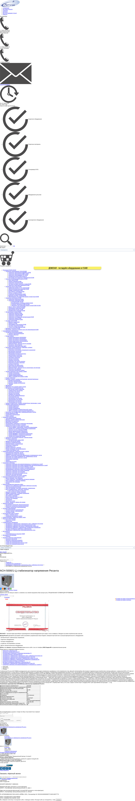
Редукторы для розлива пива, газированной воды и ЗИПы (21, 412)
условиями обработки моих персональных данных (10, 779)
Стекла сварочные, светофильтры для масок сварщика (20, 479)
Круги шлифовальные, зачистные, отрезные (17, 489)
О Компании (6, 8)
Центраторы (9, 499)
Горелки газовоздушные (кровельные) (15, 404)
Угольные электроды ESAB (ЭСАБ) (20, 304)
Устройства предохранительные (14, 332)
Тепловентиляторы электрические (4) (12, 654)
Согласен (58, 799)
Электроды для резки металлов (14, 474)
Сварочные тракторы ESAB (15, 314)
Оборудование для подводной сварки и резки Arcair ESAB (23, 296)
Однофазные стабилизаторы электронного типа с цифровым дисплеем (24, 523)
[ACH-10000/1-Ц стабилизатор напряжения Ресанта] (8, 742)
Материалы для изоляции (9, 535)
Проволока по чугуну (11, 461)
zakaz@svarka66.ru (5, 84)
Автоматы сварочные (11, 438)
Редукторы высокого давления (16, 362)
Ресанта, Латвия (13, 590)
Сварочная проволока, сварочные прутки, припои (16, 451)
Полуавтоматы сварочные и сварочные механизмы (19, 423)
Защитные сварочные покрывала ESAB (18, 285)
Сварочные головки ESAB (15, 315)
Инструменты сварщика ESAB (16, 291)
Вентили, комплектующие (15, 381)
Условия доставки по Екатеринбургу (125, 598)
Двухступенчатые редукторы (15, 366)
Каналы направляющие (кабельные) (17, 431)
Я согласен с (10, 779)
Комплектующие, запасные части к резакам (19, 343)
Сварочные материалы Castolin (14, 516)
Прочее (8, 483)
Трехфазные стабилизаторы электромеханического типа (20, 530)
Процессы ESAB (12, 323)
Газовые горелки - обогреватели (14, 511)
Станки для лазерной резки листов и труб (16, 542)
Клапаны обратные (13, 334)
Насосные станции (10, 519)
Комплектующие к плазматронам (14, 443)
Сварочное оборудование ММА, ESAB (18, 273)
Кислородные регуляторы (15, 398)
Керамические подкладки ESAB (16, 310)
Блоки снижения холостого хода (14, 497)
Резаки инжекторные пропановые (17, 337)
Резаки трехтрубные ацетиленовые (17, 339)
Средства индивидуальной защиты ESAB (16, 279)
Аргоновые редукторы (14, 357)
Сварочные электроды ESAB (16, 300)
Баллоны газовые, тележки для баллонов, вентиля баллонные (22, 379)
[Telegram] (7, 589)
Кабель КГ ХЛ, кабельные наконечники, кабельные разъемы (21, 485)
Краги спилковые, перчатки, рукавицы (15, 480)
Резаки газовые (10, 336)
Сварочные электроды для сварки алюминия (17, 470)
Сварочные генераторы (12, 445)
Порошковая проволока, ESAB (16, 308)
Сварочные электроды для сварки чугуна (16, 473)
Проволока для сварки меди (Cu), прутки (16, 457)
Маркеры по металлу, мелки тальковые (16, 492)
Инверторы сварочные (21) (10, 650)
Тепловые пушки (10, 512)
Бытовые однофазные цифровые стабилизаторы (19, 528)
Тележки (10, 384)
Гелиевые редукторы (13, 360)
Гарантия (5, 10)
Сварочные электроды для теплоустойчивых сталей (19, 466)
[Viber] (9, 589)
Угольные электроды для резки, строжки (16, 475)
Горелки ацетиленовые (14, 374)
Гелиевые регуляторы (14, 394)
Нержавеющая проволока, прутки (14, 452)
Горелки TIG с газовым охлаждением (18, 432)
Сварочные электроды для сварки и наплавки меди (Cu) (20, 467)
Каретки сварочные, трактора (13, 447)
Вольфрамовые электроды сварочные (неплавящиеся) (20, 469)
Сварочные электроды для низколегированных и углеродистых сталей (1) (22, 664)
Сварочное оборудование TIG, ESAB (18, 275)
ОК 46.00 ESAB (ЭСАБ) (17, 301)
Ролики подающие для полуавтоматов (16, 448)
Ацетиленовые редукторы (15, 355)
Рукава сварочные (10, 377)
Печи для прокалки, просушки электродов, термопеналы (20, 488)
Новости (5, 14)
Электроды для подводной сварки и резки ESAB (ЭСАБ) (26, 305)
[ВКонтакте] (1, 589)
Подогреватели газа (13, 396)
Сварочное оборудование (9, 417)
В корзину (7, 597)
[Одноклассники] (3, 589)
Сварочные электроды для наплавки (15, 471)
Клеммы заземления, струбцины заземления (17, 493)
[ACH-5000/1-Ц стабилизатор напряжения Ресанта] (7, 580)
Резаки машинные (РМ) (12, 413)
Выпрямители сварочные (12, 421)
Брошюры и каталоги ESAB (13, 328)
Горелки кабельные (13, 407)
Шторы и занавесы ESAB (15, 292)
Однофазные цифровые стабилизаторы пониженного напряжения (23, 527)
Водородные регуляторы (15, 400)
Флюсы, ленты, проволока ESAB (16, 306)
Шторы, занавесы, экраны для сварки (15, 502)
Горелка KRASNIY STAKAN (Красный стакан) (20, 409)
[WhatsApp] (11, 589)
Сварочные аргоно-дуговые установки (16, 424)
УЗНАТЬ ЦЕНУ (4, 594)
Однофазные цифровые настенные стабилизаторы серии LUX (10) (20, 658)
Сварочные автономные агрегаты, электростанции (19, 437)
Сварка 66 (8, 562)
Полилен (8, 536)
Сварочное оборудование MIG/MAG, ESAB (19, 272)
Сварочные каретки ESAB (15, 313)
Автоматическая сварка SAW (16, 440)
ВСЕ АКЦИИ (3, 552)
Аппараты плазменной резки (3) (11, 652)
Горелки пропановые (13, 372)
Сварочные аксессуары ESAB (13, 286)
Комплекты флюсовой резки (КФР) (17, 346)
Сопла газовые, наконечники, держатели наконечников (22, 427)
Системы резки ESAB (11, 320)
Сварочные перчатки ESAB (15, 282)
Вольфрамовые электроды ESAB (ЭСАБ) (22, 303)
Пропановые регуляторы (15, 402)
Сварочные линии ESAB (14, 318)
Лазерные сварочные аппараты (14, 540)
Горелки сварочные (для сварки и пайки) (16, 371)
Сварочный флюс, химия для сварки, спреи (14, 517)
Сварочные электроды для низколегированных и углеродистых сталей (24, 464)
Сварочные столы (10, 500)
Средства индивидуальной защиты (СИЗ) (14, 476)
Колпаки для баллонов (14, 380)
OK (14, 246)
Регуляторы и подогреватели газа (14, 388)
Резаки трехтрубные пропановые (17, 338)
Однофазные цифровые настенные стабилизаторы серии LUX (22, 526)
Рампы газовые (10, 415)
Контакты (5, 11)
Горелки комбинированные (15, 375)
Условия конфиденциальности (8, 752)
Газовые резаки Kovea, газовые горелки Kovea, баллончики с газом (23, 403)
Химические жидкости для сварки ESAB (18, 287)
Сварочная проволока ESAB (15, 299)
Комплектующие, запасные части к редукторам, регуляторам (24, 367)
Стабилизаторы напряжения (10, 522)
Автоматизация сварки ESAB (13, 311)
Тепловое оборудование (9, 508)
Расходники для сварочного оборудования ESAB (21, 277)
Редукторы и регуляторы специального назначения (21, 350)
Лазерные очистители (11, 539)
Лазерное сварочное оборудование (12, 537)
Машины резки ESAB (14, 322)
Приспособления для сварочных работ (13, 484)
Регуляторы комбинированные (16, 395)
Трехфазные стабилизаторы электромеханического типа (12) (19, 663)
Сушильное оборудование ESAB (17, 294)
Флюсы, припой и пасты (12, 514)
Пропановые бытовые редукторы (17, 353)
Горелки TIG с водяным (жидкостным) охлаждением (22, 428)
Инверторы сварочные (12, 422)
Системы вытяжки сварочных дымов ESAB (19, 284)
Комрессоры (9, 521)
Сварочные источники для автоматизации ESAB (21, 317)
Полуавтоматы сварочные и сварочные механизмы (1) (17, 653)
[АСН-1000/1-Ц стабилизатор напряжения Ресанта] (3, 731)
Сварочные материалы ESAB (13, 298)
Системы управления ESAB (15, 325)
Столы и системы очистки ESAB (16, 327)
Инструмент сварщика (11, 495)
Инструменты (6, 531)
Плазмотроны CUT (11, 446)
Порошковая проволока (12, 459)
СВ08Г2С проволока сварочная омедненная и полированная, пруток (24, 455)
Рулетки (8, 532)
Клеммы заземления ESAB (15, 290)
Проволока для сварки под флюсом (15, 454)
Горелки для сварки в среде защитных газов (17, 426)
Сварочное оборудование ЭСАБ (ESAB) (16, 271)
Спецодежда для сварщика (13, 481)
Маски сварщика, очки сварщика (14, 478)
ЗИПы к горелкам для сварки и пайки (18, 376)
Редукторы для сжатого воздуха (16, 361)
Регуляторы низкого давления (16, 389)
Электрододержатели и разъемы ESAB (18, 289)
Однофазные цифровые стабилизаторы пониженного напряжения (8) (21, 659)
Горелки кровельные (13, 405)
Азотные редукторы (13, 358)
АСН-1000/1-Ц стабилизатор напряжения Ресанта (13, 727)
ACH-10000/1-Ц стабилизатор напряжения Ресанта (17, 737)
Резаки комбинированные (15, 342)
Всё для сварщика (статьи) (10, 13)
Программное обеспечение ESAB (17, 324)
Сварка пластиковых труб (12, 450)
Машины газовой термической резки (15, 419)
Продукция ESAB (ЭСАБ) (9, 270)
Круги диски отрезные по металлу (17, 490)
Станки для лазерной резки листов (15, 544)
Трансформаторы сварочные (13, 418)
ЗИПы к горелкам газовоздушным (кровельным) (20, 410)
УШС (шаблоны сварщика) (12, 494)
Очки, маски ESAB (13, 280)
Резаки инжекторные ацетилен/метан (18, 341)
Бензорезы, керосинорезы (15, 344)
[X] (5, 589)
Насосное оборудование (9, 518)
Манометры (9, 385)
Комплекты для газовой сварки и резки (16, 386)
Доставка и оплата (8, 9)
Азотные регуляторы (13, 393)
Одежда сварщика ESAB (14, 281)
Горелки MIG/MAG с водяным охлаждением (19, 435)
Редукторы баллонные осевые (16, 370)
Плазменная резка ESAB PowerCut (17, 276)
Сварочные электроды (9, 462)
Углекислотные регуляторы (15, 390)
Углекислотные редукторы (15, 356)
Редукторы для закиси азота (15, 365)
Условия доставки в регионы (123, 600)
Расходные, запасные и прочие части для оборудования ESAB (22, 329)
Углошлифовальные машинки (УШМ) (15, 533)
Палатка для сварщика (12, 498)
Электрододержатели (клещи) (13, 487)
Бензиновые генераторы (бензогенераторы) (17, 504)
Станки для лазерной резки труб (14, 541)
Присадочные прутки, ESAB (15, 309)
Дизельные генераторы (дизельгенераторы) (17, 506)
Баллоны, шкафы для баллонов (16, 383)
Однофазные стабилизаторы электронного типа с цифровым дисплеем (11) (22, 655)
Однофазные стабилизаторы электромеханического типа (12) (19, 657)
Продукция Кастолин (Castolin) (11, 513)
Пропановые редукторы (14, 352)
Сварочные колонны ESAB (15, 319)
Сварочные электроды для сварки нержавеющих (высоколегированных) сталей (27, 465)
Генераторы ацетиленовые (13, 414)
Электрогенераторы (8, 503)
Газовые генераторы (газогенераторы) (16, 507)
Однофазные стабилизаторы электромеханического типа (21, 525)
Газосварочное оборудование (10, 331)
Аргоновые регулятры (14, 391)
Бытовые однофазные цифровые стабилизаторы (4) (16, 662)
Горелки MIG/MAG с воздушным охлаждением (20, 433)
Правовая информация (10, 751)
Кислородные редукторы (14, 351)
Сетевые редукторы (13, 363)
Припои (8, 460)
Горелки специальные (14, 408)
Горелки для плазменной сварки (16, 436)
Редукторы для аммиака (14, 369)
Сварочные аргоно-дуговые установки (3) (14, 660)
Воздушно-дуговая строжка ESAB (17, 295)
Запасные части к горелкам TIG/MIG (17, 429)
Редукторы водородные (14, 348)
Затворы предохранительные (16, 333)
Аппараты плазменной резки (13, 442)
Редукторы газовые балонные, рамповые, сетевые (19, 347)
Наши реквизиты (4, 770)
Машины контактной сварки (13, 441)
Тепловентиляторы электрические (15, 509)
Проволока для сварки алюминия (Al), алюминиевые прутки (21, 456)
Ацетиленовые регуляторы (15, 399)
